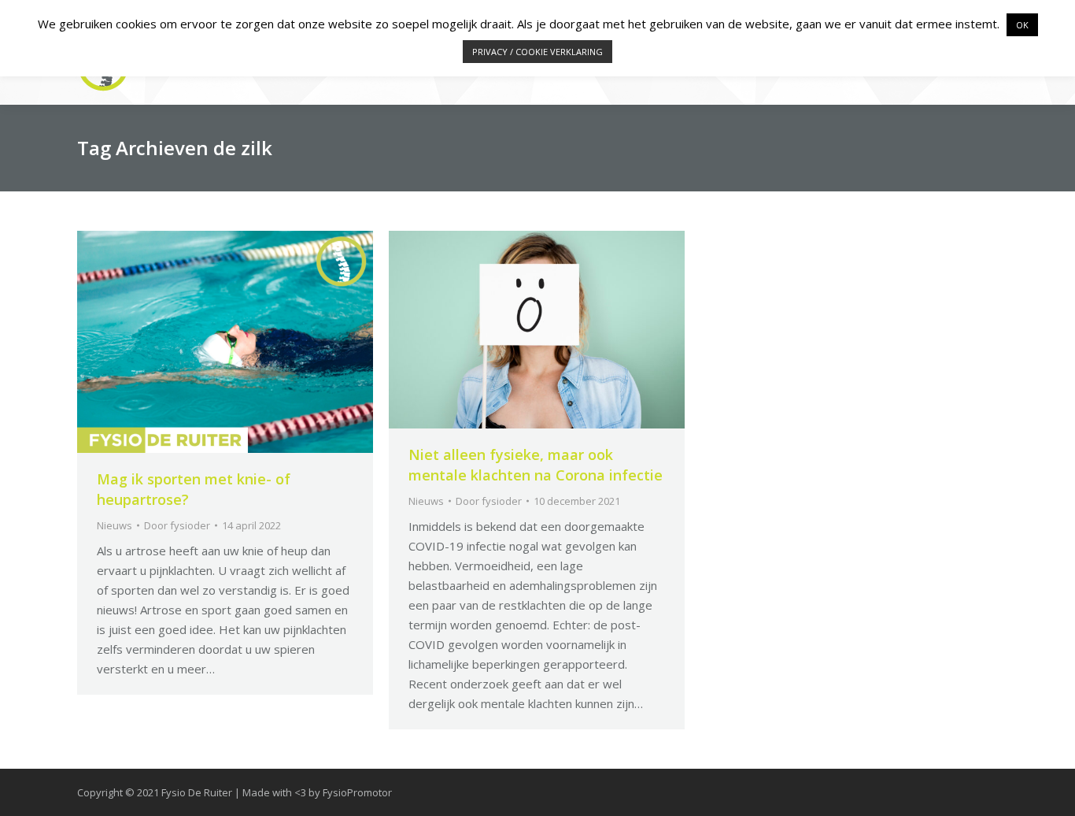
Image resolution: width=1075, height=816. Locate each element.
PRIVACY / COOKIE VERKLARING (537, 51)
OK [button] (1022, 25)
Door (177, 525)
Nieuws (114, 525)
